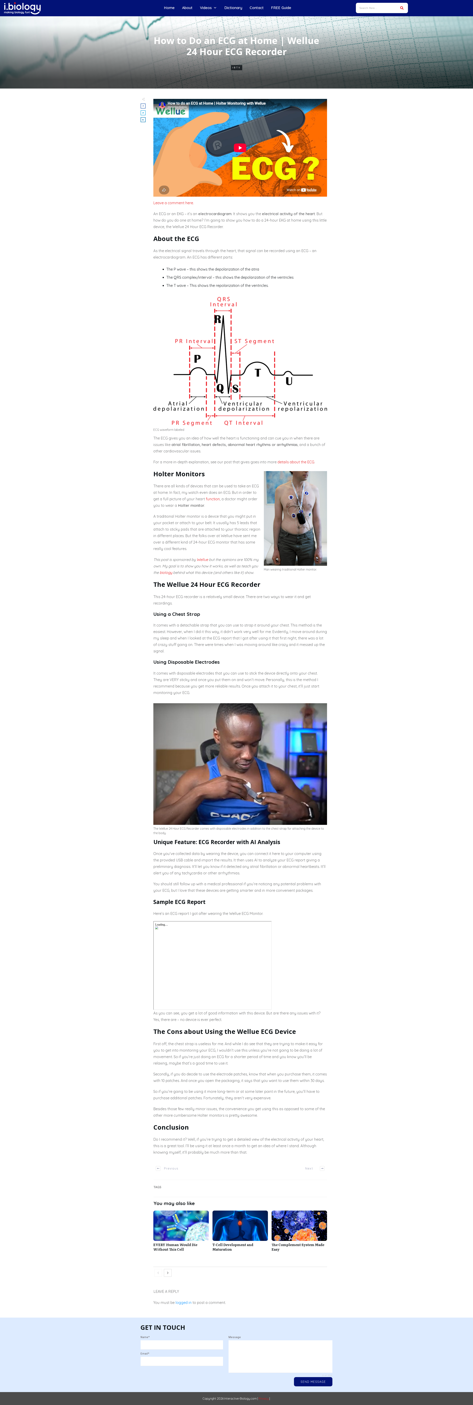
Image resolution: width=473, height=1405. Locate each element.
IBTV (236, 67)
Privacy (264, 1398)
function (213, 499)
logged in (184, 1302)
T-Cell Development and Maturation (240, 1233)
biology (166, 572)
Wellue (202, 559)
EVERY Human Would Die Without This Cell (181, 1233)
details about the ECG (296, 462)
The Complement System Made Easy (299, 1233)
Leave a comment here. (173, 203)
